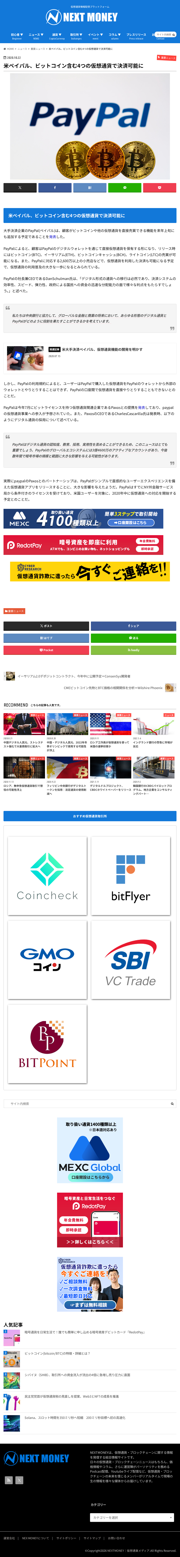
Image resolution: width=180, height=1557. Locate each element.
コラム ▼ (115, 36)
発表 (52, 236)
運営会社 (9, 1538)
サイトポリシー (66, 1538)
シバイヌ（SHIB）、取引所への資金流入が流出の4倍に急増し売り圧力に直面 (77, 1374)
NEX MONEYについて (35, 1538)
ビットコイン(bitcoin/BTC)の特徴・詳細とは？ (57, 1353)
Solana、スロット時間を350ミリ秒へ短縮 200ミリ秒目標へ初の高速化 (75, 1417)
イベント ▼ (95, 36)
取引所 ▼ (76, 36)
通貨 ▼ (57, 36)
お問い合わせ (116, 1538)
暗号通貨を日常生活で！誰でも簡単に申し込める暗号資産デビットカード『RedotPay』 (85, 1332)
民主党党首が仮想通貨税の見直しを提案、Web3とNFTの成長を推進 (72, 1396)
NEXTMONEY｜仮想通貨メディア (128, 1550)
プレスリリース (136, 36)
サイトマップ (92, 1538)
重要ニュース (16, 611)
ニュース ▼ (36, 36)
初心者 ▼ (17, 36)
